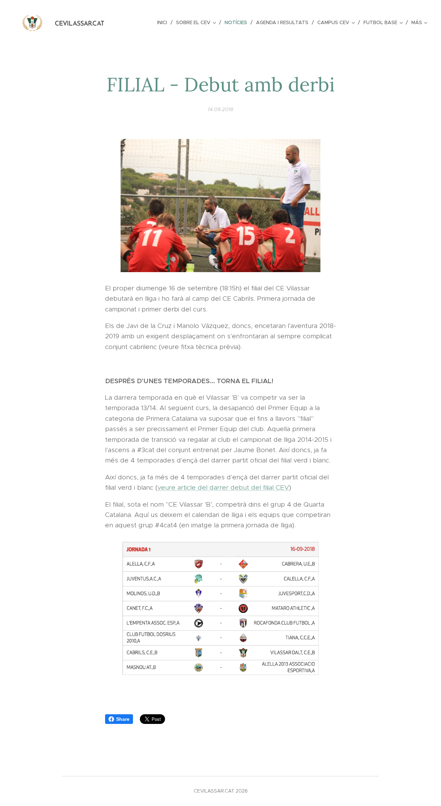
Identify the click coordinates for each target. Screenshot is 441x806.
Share (123, 719)
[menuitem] (164, 22)
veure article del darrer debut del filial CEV (223, 487)
